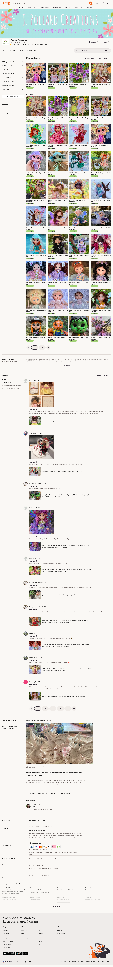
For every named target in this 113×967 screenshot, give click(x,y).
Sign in (97, 3)
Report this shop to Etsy (8, 114)
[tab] (13, 58)
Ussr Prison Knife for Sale (9, 899)
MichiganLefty (33, 483)
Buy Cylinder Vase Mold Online (65, 889)
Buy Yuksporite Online (63, 899)
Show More (56, 906)
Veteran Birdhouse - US (36, 899)
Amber (31, 433)
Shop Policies (31, 50)
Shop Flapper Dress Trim (91, 889)
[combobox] (50, 3)
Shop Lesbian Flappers (63, 902)
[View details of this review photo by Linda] (41, 522)
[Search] (91, 3)
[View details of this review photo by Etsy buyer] (41, 394)
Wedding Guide (78, 7)
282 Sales (5, 104)
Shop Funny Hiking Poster (37, 889)
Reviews (12, 50)
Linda (30, 508)
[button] (92, 42)
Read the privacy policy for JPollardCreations (41, 875)
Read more (67, 366)
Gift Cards (89, 7)
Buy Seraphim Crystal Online (93, 899)
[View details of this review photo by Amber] (41, 447)
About (21, 50)
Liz (30, 682)
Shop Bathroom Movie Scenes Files (39, 892)
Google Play (22, 953)
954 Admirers (6, 107)
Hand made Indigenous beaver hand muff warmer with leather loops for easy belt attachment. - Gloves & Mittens (13, 891)
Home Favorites (44, 7)
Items (3, 50)
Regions (108, 961)
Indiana (31, 633)
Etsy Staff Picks (32, 7)
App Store (9, 953)
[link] (28, 347)
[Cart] (108, 3)
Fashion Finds (57, 7)
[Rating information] (11, 44)
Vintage (67, 7)
